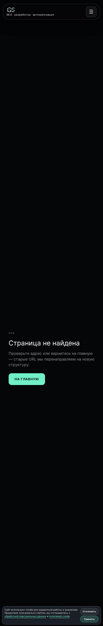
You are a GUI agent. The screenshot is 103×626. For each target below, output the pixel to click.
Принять (89, 619)
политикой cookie (59, 616)
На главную (27, 379)
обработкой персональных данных (25, 616)
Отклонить (89, 611)
